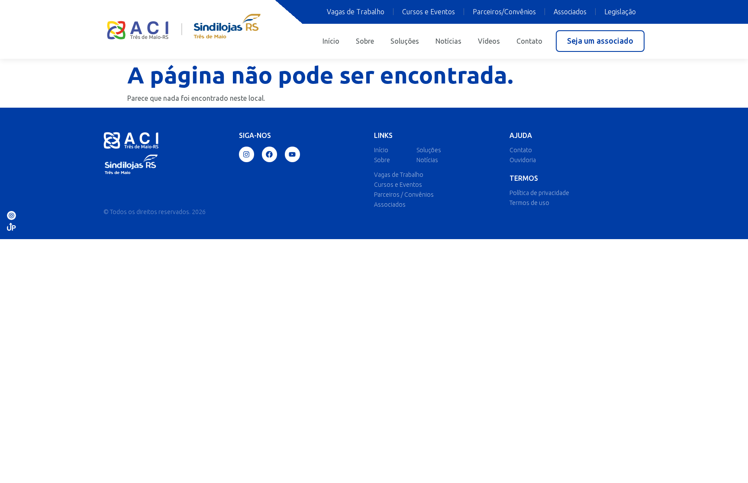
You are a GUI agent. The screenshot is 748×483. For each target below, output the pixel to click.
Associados (570, 12)
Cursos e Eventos (428, 12)
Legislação (620, 12)
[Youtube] (292, 154)
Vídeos (489, 41)
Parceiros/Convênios (504, 12)
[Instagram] (246, 154)
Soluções (404, 41)
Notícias (448, 41)
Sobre (365, 41)
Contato (529, 41)
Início (330, 41)
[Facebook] (269, 154)
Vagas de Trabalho (355, 12)
